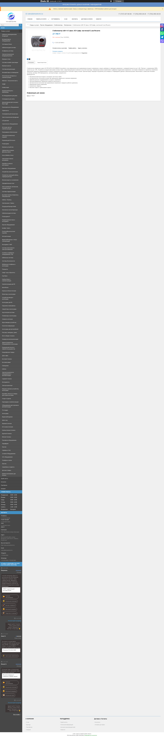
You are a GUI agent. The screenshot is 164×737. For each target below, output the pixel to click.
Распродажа (5, 143)
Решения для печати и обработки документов (8, 348)
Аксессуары (5, 413)
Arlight (3, 84)
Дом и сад (4, 420)
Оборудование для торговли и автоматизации (10, 406)
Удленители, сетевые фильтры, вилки (8, 151)
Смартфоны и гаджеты (8, 467)
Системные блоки (7, 44)
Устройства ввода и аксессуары (7, 298)
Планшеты (5, 269)
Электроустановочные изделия (8, 136)
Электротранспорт (7, 385)
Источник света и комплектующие (7, 128)
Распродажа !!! (6, 216)
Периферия (5, 443)
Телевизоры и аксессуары (9, 316)
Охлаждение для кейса (8, 99)
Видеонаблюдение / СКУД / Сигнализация (9, 240)
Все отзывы (16, 714)
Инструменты (6, 382)
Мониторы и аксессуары (8, 294)
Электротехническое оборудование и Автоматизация (8, 374)
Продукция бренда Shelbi (9, 206)
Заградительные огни (8, 183)
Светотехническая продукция (10, 117)
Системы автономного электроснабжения (8, 248)
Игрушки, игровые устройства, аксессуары (10, 389)
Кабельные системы (7, 257)
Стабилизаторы (58, 25)
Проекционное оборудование (10, 107)
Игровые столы (6, 59)
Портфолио (4, 485)
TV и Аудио (5, 410)
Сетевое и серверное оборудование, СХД (8, 253)
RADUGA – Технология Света (10, 80)
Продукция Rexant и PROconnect (7, 91)
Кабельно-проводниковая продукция (9, 35)
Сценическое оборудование (10, 124)
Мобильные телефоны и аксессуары (8, 265)
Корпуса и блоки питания (9, 291)
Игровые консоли (7, 423)
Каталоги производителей (68, 727)
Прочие (4, 447)
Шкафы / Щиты (6, 228)
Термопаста (5, 110)
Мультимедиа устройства (9, 322)
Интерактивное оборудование (6, 40)
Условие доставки (100, 724)
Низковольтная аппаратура (10, 210)
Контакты (75, 19)
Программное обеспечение (9, 132)
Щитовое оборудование (9, 168)
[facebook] (27, 59)
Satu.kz (89, 733)
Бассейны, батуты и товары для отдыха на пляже (9, 394)
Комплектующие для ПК (8, 284)
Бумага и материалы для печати (9, 474)
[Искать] (20, 25)
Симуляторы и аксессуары (9, 309)
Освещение (5, 365)
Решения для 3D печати (8, 140)
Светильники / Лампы (8, 203)
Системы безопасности (8, 261)
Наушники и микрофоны (8, 305)
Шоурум (3, 488)
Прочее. (4, 463)
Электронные (67, 25)
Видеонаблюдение (7, 417)
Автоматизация (6, 236)
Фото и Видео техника (8, 336)
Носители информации (8, 326)
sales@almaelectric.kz (7, 550)
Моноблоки (5, 287)
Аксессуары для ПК (7, 302)
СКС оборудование (7, 457)
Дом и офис (5, 355)
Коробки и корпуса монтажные (7, 164)
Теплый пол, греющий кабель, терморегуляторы (10, 175)
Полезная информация (67, 724)
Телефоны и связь (7, 460)
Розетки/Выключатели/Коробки (8, 232)
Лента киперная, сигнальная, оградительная (10, 187)
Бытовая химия (6, 362)
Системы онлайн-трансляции (10, 62)
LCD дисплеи (5, 120)
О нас (65, 19)
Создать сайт (53, 1)
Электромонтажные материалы (7, 159)
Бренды (28, 724)
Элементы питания (7, 319)
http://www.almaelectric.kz (8, 545)
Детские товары (6, 470)
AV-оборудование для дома (9, 95)
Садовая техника (7, 379)
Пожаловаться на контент (90, 735)
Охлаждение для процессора (10, 114)
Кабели (4, 369)
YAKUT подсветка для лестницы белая (8, 589)
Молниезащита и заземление (10, 180)
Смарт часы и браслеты (8, 272)
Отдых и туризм (6, 398)
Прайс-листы (4, 478)
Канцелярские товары (8, 352)
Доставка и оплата (87, 19)
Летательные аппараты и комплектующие (9, 76)
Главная (29, 19)
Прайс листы (64, 722)
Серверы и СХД (6, 450)
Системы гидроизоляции (9, 191)
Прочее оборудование (8, 224)
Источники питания (7, 427)
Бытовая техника (7, 359)
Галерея (28, 729)
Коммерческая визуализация (10, 339)
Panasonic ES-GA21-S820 (9, 650)
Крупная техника (7, 433)
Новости (98, 19)
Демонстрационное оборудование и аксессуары (10, 343)
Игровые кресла (6, 66)
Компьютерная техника (8, 430)
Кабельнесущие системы (9, 47)
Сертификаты (55, 19)
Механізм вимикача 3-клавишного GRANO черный (10, 675)
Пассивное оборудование (9, 440)
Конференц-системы (7, 51)
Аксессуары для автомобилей (10, 329)
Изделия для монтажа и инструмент (8, 220)
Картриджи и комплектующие (10, 402)
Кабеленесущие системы (9, 213)
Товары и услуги (5, 31)
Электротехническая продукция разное (8, 54)
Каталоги (3, 482)
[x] (29, 59)
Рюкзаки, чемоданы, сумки (9, 332)
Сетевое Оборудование (8, 453)
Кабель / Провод (6, 200)
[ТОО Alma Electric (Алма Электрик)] (11, 16)
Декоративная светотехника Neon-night (10, 103)
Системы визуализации (8, 69)
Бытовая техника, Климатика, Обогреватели (10, 195)
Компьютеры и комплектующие (6, 280)
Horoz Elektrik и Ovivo (7, 155)
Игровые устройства (7, 147)
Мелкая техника (6, 437)
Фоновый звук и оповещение (10, 72)
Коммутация (5, 87)
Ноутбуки (4, 276)
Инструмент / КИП (7, 244)
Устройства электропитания (10, 171)
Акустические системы (8, 312)
